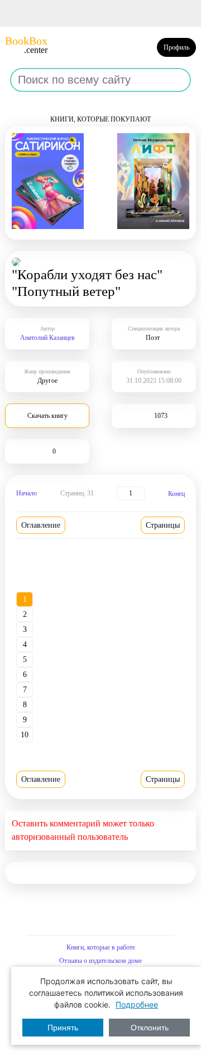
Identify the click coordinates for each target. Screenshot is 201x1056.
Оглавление (40, 525)
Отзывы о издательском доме (100, 961)
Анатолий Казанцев (47, 338)
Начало (26, 493)
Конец (176, 494)
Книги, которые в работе (100, 947)
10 (24, 735)
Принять (62, 1027)
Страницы (163, 525)
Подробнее (137, 1004)
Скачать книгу (47, 416)
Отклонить (150, 1027)
